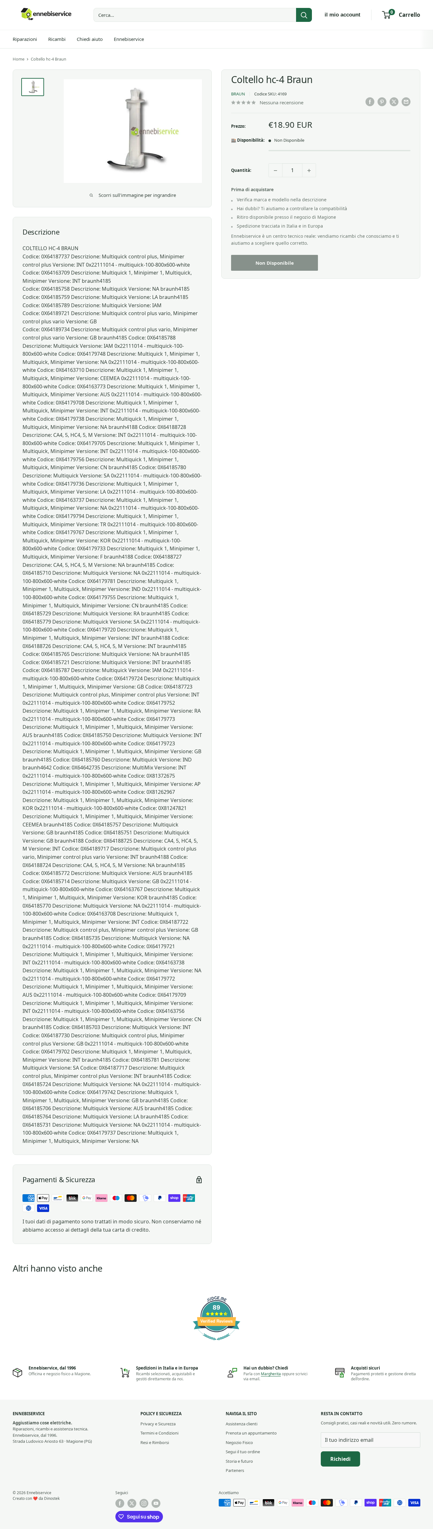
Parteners (235, 1470)
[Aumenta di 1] (309, 170)
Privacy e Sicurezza (158, 1424)
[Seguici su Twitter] (131, 1503)
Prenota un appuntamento (251, 1433)
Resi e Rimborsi (154, 1442)
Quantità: (241, 170)
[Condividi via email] (406, 101)
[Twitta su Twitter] (394, 101)
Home (18, 59)
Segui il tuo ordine (243, 1451)
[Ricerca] (304, 15)
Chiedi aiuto (90, 39)
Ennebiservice (129, 39)
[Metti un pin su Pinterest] (382, 101)
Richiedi (340, 1458)
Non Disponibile (274, 263)
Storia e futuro (239, 1461)
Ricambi (57, 39)
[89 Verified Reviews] (216, 1343)
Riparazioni (25, 39)
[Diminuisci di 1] (275, 170)
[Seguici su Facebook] (119, 1503)
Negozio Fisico (239, 1442)
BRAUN (238, 94)
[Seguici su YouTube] (156, 1503)
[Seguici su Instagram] (143, 1503)
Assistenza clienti (241, 1424)
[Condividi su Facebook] (369, 101)
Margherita (271, 1374)
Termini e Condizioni (159, 1433)
